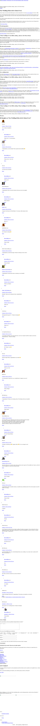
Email (1, 637)
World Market (23, 102)
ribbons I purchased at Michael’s (26, 53)
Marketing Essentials (5, 713)
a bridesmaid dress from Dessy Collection (11, 48)
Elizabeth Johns (28, 48)
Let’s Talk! (2, 672)
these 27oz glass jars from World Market (9, 87)
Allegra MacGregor (5, 461)
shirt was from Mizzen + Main (6, 67)
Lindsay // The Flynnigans (6, 290)
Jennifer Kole (5, 59)
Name (1, 635)
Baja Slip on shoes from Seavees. (10, 68)
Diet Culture (2, 655)
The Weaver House (8, 28)
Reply (3, 129)
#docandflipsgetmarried (13, 88)
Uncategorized (2, 662)
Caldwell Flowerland (29, 81)
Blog (3, 717)
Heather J (3, 207)
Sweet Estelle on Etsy (29, 110)
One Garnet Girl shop (16, 74)
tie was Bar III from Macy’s (27, 67)
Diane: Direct (2, 657)
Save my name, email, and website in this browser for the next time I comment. (14, 641)
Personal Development (3, 661)
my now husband (29, 12)
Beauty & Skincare (3, 656)
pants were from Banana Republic (17, 67)
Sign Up (1, 650)
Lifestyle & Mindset (3, 659)
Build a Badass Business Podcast (7, 722)
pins (13, 91)
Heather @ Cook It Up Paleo (6, 269)
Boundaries (2, 654)
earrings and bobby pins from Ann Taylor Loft (10, 55)
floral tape (10, 91)
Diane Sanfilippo (6, 134)
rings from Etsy (6, 74)
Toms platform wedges (21, 55)
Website (1, 639)
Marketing (1, 660)
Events (1, 8)
